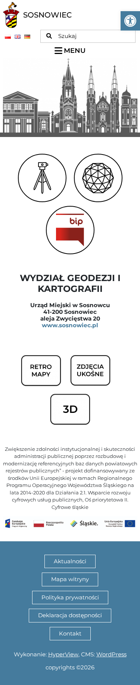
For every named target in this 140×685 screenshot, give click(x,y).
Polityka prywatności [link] (70, 597)
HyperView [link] (63, 654)
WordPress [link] (111, 654)
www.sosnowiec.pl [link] (70, 325)
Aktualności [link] (70, 561)
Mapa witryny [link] (70, 579)
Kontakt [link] (70, 633)
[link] (130, 21)
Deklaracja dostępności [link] (70, 615)
